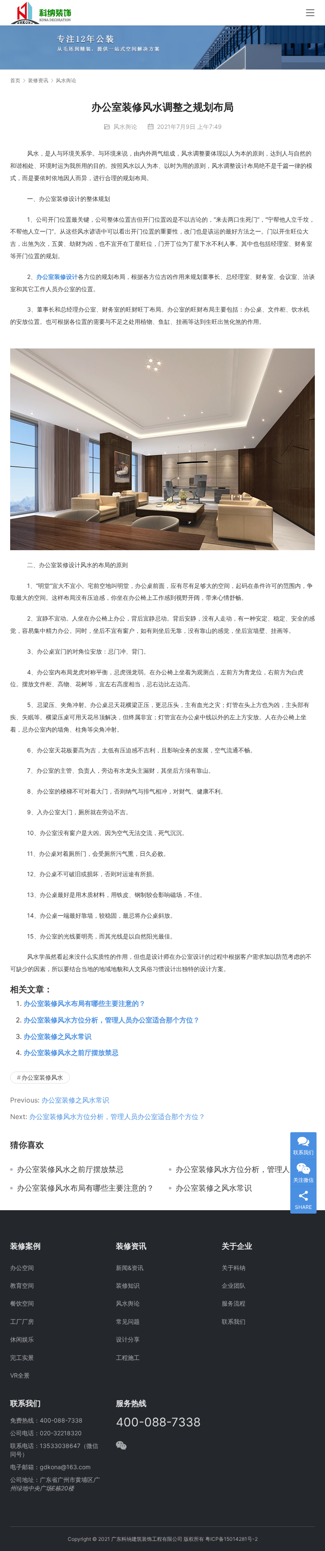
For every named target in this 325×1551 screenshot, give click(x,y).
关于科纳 (233, 1267)
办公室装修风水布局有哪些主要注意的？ (85, 1003)
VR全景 (20, 1375)
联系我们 (233, 1321)
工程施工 (128, 1357)
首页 (15, 80)
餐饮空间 (22, 1303)
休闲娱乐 (22, 1339)
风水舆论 (125, 126)
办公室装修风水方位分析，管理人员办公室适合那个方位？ (112, 1020)
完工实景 (22, 1357)
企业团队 (233, 1285)
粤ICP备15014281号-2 (231, 1539)
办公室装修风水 (42, 1077)
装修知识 (128, 1285)
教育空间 (22, 1285)
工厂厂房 (22, 1321)
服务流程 (233, 1303)
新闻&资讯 (129, 1267)
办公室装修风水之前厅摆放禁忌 (71, 1052)
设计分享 (128, 1339)
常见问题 (128, 1321)
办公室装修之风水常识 (57, 1036)
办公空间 (22, 1267)
